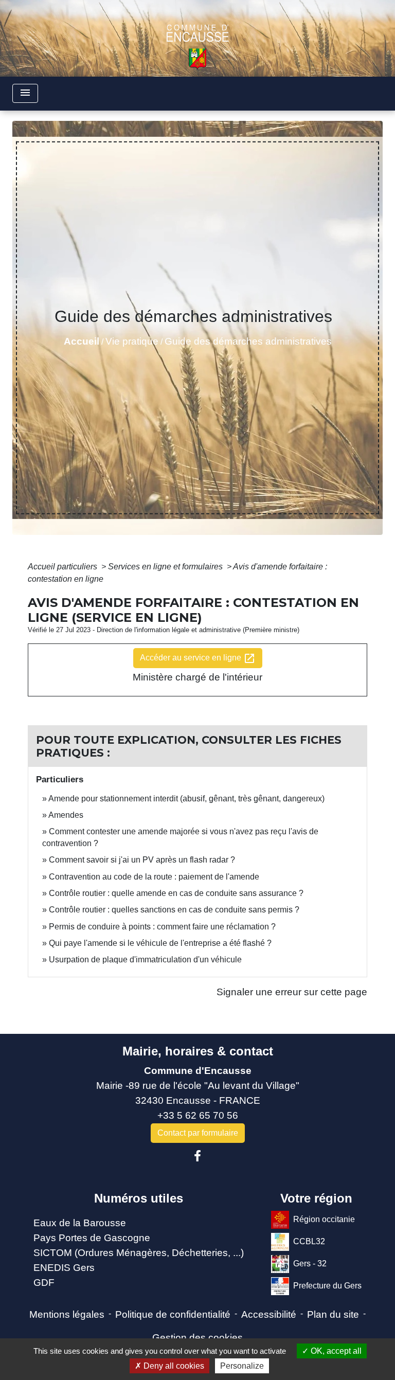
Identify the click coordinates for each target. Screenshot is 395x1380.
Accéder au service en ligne (198, 658)
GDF (44, 1282)
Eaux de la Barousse (79, 1222)
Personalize (242, 1365)
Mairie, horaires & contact (197, 1051)
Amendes (65, 815)
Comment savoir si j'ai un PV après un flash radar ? (142, 859)
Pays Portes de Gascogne (91, 1237)
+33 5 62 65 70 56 (197, 1115)
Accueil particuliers (63, 566)
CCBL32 (309, 1241)
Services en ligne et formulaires (166, 566)
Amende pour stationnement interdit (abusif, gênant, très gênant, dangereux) (186, 798)
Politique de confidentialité (172, 1314)
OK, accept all (335, 1351)
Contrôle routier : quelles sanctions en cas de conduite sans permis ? (174, 909)
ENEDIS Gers (64, 1267)
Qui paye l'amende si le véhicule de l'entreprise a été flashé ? (160, 943)
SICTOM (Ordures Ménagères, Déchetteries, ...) (138, 1252)
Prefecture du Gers (327, 1285)
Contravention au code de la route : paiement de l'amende (154, 876)
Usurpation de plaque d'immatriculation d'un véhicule (145, 959)
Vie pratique (131, 341)
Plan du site (333, 1314)
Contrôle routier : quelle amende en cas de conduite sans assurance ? (176, 893)
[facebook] (197, 1156)
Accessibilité (268, 1314)
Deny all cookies (172, 1365)
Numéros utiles (138, 1198)
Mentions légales (66, 1314)
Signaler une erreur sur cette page (292, 992)
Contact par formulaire (197, 1132)
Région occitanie (324, 1219)
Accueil (81, 341)
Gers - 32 (310, 1263)
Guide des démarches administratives (248, 341)
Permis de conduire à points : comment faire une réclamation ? (162, 926)
